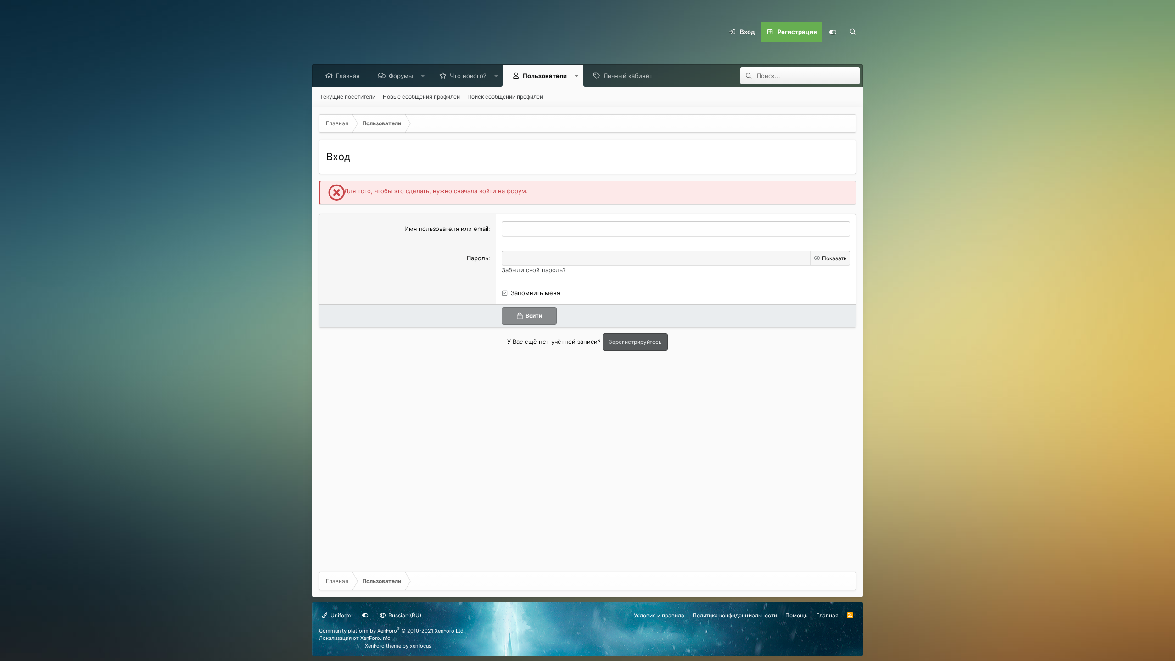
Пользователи (545, 75)
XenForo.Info (375, 638)
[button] (423, 76)
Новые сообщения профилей (421, 96)
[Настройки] (832, 32)
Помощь (796, 615)
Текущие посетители (347, 96)
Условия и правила (659, 615)
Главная (347, 75)
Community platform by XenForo (392, 630)
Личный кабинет (628, 75)
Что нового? (468, 75)
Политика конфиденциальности (735, 615)
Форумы (401, 75)
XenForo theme (383, 646)
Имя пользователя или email (446, 228)
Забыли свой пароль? (534, 270)
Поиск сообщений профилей (505, 96)
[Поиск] (853, 32)
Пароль (477, 258)
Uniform (340, 615)
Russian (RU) (404, 615)
